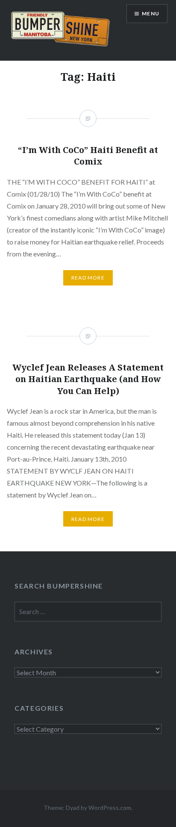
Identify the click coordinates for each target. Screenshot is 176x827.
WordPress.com (109, 807)
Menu (150, 13)
